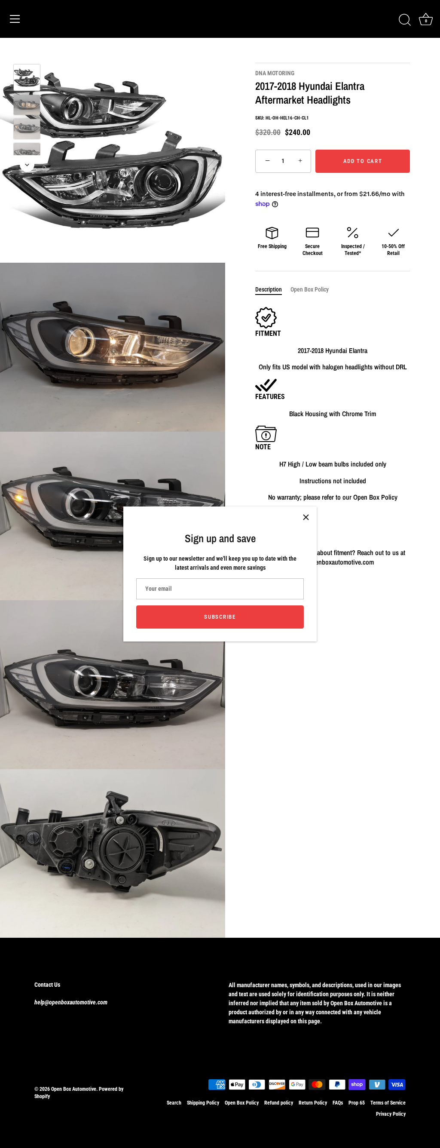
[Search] (404, 20)
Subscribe (219, 617)
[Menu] (15, 18)
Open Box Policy (309, 289)
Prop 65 (356, 1103)
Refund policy (278, 1103)
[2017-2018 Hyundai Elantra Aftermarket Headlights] (26, 77)
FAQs (338, 1103)
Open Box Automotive (73, 1089)
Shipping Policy (203, 1103)
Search (174, 1103)
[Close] (305, 517)
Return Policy (313, 1103)
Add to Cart (362, 161)
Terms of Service (388, 1103)
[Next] (27, 164)
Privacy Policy (391, 1114)
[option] (27, 79)
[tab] (272, 289)
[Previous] (27, 51)
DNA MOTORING (274, 73)
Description (268, 289)
